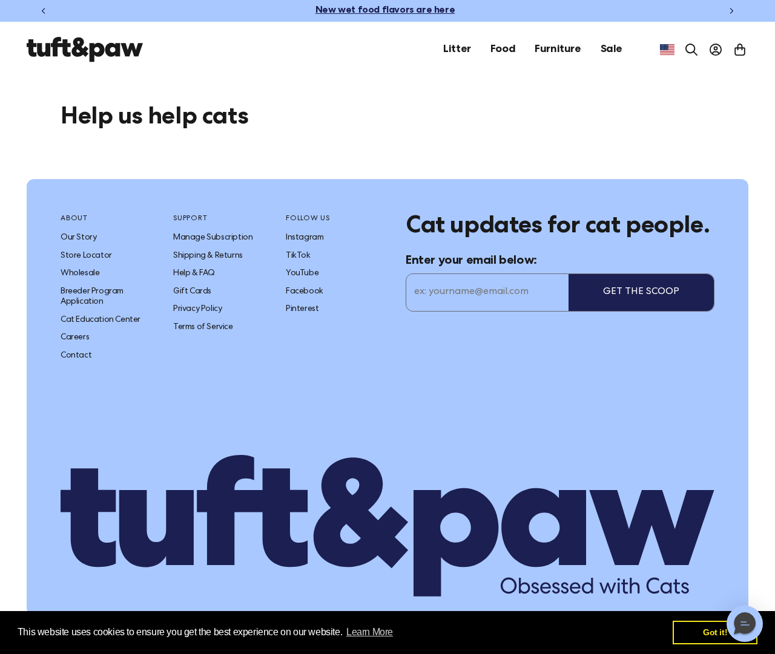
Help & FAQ (194, 273)
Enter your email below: (471, 261)
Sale (611, 49)
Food (502, 49)
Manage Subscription (212, 238)
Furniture (558, 49)
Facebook (304, 291)
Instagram (304, 238)
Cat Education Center (100, 320)
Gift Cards (192, 291)
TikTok (298, 256)
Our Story (78, 238)
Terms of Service (203, 327)
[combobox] (667, 49)
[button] (745, 624)
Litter (457, 49)
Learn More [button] (369, 632)
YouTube (302, 273)
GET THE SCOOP (641, 292)
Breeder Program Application (92, 297)
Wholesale (80, 273)
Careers (75, 337)
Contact (76, 356)
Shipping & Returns (208, 256)
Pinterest (302, 309)
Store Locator (86, 256)
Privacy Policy (197, 309)
